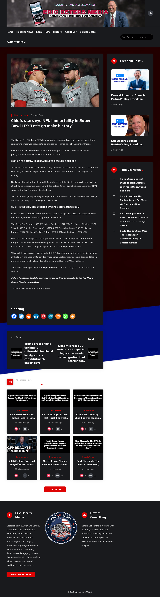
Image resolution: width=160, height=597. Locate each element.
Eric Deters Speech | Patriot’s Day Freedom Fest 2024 (126, 144)
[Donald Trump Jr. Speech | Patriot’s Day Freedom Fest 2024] (130, 79)
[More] (72, 316)
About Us (70, 32)
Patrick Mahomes (30, 150)
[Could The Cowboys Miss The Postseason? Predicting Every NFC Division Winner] (88, 398)
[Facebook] (14, 316)
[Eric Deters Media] (76, 13)
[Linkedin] (36, 316)
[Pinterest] (43, 316)
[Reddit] (28, 316)
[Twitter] (21, 316)
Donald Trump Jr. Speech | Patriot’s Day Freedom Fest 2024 (128, 99)
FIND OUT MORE (20, 574)
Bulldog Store (88, 32)
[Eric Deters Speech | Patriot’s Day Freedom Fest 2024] (130, 125)
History (57, 32)
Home (10, 32)
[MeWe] (50, 316)
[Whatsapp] (65, 316)
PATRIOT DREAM (16, 42)
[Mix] (58, 316)
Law (47, 32)
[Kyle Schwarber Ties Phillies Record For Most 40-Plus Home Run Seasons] (22, 398)
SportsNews (21, 115)
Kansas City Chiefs (24, 140)
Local (39, 32)
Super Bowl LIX (50, 267)
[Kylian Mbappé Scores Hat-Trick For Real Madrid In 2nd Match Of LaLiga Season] (55, 398)
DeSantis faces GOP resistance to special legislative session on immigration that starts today (71, 353)
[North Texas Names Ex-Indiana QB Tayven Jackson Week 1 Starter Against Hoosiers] (55, 444)
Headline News (24, 32)
